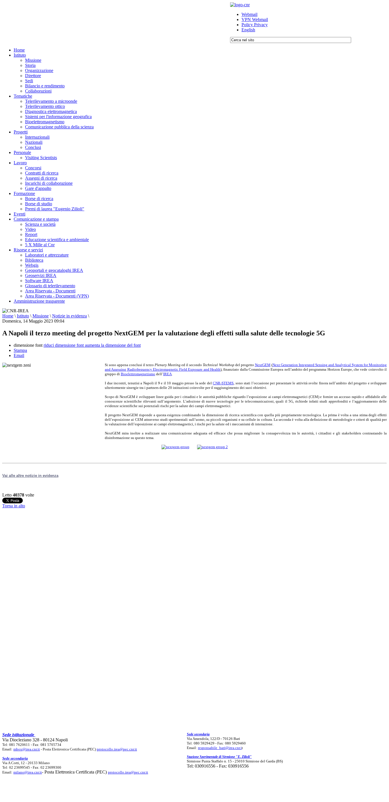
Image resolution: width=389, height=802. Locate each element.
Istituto (23, 315)
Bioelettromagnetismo (138, 374)
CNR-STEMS (223, 383)
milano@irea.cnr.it (27, 772)
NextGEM (263, 365)
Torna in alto (13, 505)
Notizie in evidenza (69, 315)
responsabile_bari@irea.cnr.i (220, 748)
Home (7, 315)
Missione (40, 315)
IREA (167, 374)
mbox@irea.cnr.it (26, 749)
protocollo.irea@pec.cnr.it (117, 749)
